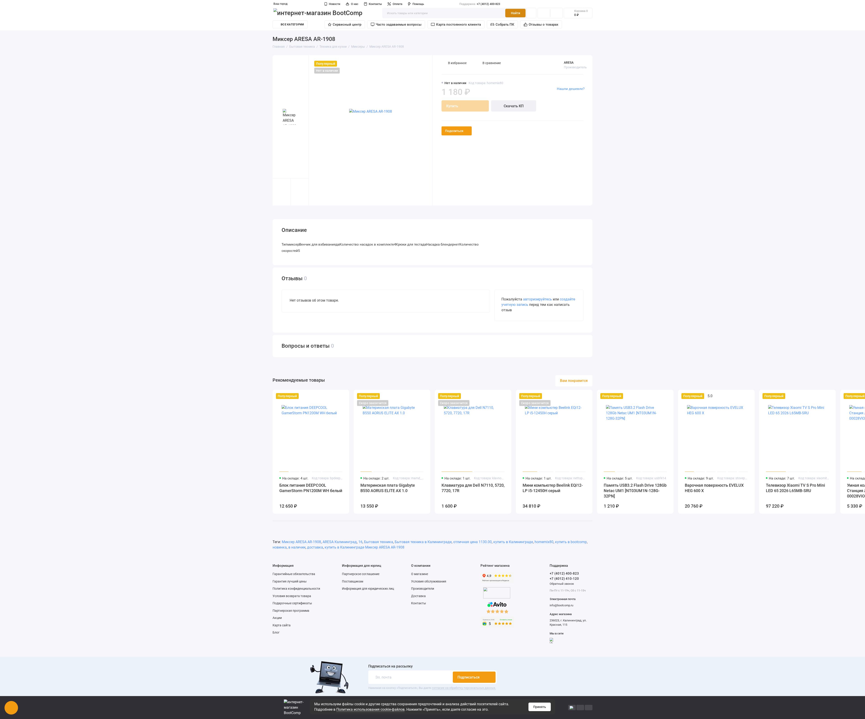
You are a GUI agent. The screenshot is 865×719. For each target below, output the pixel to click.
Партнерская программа (291, 610)
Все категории (292, 24)
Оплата (397, 4)
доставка (315, 547)
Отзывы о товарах (543, 24)
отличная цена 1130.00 (472, 542)
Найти (515, 13)
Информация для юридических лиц (368, 588)
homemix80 (544, 542)
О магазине (419, 574)
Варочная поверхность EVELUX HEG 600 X (714, 488)
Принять (539, 707)
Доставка (418, 596)
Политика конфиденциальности (296, 588)
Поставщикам (352, 581)
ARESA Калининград (340, 542)
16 (360, 542)
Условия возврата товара (292, 596)
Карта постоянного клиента (458, 24)
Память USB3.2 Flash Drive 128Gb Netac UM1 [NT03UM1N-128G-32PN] (635, 490)
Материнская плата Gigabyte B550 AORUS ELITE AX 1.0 (387, 488)
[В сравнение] (335, 396)
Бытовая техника (378, 542)
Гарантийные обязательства (294, 574)
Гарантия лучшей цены (290, 581)
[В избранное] (343, 396)
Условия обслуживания (428, 581)
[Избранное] (556, 13)
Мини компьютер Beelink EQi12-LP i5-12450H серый (553, 488)
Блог (276, 632)
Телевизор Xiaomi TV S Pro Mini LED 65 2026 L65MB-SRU (795, 488)
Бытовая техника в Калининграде (423, 542)
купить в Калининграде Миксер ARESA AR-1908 (364, 547)
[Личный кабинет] (531, 13)
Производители (422, 588)
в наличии (296, 547)
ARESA (569, 62)
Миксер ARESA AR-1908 (301, 542)
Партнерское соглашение (360, 574)
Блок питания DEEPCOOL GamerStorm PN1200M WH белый (310, 488)
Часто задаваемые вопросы (398, 24)
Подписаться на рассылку (390, 666)
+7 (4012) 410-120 (564, 579)
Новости (334, 4)
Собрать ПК (505, 24)
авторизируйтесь (537, 299)
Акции (277, 618)
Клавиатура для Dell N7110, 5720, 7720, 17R (473, 488)
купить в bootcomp (571, 542)
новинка (280, 547)
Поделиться (454, 131)
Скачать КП (514, 106)
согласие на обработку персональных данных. (464, 688)
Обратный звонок (562, 583)
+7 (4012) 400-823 (479, 4)
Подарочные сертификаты (292, 603)
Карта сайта (282, 625)
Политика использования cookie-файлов (370, 709)
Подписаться (469, 677)
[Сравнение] (544, 13)
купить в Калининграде (513, 542)
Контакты (375, 4)
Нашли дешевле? (571, 89)
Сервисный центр (347, 24)
